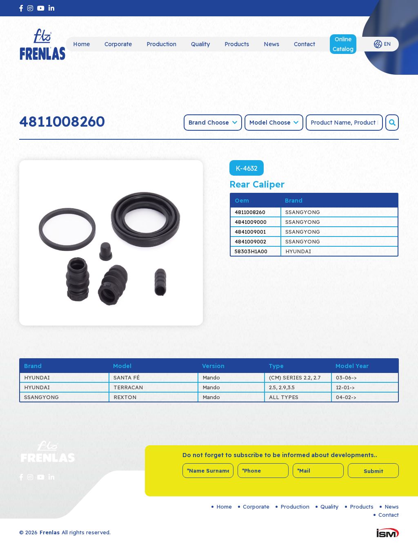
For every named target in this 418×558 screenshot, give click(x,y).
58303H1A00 (251, 251)
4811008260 (250, 212)
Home (81, 44)
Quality (200, 44)
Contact (304, 44)
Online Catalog (343, 44)
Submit (373, 471)
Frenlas (50, 532)
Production (161, 44)
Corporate (118, 44)
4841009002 (250, 241)
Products (237, 44)
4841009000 (251, 222)
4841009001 (250, 231)
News (271, 44)
